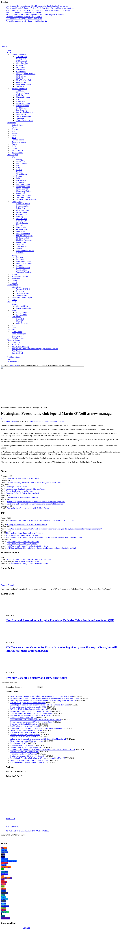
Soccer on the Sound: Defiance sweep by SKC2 (24, 17)
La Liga (14, 280)
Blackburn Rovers (23, 204)
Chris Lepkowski (18, 338)
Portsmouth (20, 231)
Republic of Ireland (19, 142)
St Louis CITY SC (23, 114)
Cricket (14, 304)
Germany (15, 129)
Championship (17, 202)
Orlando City (21, 82)
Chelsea (19, 172)
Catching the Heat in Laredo (16, 487)
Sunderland (20, 193)
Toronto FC (20, 87)
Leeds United (21, 180)
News (9, 359)
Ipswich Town (21, 219)
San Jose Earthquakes (24, 112)
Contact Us (16, 342)
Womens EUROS (23, 289)
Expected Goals (17, 353)
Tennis (14, 327)
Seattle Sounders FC (24, 116)
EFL (42, 421)
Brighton (19, 168)
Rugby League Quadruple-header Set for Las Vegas (25, 489)
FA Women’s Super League (22, 298)
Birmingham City (22, 206)
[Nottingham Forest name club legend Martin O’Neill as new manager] (42, 406)
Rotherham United (23, 268)
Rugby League (21, 312)
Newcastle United (23, 185)
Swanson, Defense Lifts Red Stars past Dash (22, 493)
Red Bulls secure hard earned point (23, 733)
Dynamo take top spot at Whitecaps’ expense (27, 741)
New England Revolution (25, 74)
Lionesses (20, 291)
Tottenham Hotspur (23, 195)
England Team (17, 125)
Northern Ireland (18, 140)
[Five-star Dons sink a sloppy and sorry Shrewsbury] (18, 671)
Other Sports (11, 302)
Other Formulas (22, 323)
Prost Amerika (17, 351)
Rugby (14, 310)
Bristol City (20, 208)
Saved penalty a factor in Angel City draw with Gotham (31, 722)
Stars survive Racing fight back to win (24, 724)
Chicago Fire (21, 59)
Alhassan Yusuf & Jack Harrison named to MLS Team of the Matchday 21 (38, 739)
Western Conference (19, 89)
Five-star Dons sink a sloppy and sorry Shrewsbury (25, 533)
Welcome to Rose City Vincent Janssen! (25, 735)
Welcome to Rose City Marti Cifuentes (24, 752)
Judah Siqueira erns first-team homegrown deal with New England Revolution (35, 15)
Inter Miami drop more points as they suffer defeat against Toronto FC (36, 728)
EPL (13, 157)
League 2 (15, 274)
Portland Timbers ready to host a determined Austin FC (30, 715)
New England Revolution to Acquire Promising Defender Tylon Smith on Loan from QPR (41, 520)
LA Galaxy (20, 101)
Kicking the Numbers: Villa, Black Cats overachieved (27, 525)
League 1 (15, 255)
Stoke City (20, 244)
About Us (15, 344)
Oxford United (21, 229)
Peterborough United (24, 263)
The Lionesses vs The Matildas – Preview (22, 497)
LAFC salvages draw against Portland (24, 726)
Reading (19, 266)
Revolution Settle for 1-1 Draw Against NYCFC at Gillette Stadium (35, 720)
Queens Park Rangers (24, 236)
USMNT (15, 148)
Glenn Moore (17, 332)
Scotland (15, 133)
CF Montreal (21, 72)
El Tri (14, 146)
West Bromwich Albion (25, 251)
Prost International (13, 357)
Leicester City (21, 221)
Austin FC (20, 91)
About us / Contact (14, 340)
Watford (19, 249)
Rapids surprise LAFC (18, 743)
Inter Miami (20, 69)
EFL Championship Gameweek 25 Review (22, 535)
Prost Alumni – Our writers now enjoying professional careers (35, 349)
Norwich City (21, 227)
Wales (14, 138)
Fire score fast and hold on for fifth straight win (27, 762)
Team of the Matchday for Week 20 (23, 754)
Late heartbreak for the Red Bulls (22, 745)
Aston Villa (20, 161)
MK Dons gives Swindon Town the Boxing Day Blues (27, 546)
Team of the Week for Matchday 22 (23, 718)
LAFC (18, 99)
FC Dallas (20, 95)
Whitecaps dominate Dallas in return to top (26, 730)
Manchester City (22, 189)
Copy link (26, 928)
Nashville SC (21, 76)
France (14, 127)
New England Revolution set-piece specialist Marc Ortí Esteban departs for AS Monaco (38, 10)
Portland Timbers (22, 106)
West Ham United (23, 197)
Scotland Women (22, 293)
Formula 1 (20, 319)
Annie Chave (17, 336)
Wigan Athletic (21, 270)
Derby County (21, 212)
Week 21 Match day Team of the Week (24, 737)
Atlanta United (21, 57)
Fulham (19, 178)
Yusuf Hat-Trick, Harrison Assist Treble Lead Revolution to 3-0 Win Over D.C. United (42, 750)
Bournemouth (21, 163)
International (11, 123)
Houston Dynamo (23, 97)
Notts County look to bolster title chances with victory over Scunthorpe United (36, 502)
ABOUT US (10, 819)
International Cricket (24, 308)
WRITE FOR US (12, 827)
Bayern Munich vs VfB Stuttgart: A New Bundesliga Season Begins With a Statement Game (40, 8)
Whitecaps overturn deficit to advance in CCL (24, 478)
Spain (14, 136)
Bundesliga (16, 278)
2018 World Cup (13, 361)
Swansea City (21, 246)
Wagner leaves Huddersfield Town (26, 561)
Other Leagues (12, 155)
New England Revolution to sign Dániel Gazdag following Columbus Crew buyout (37, 6)
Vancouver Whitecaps (24, 121)
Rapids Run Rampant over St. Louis (19, 491)
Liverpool (20, 182)
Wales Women (21, 295)
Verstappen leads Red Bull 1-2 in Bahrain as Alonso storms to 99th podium (35, 504)
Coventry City (21, 214)
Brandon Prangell (10, 421)
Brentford (20, 165)
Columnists (11, 330)
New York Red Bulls (24, 80)
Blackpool (20, 259)
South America (17, 150)
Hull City (19, 217)
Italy (13, 131)
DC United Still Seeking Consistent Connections (24, 19)
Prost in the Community (20, 347)
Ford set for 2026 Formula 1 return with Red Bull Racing (28, 508)
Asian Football (17, 153)
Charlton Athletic (22, 210)
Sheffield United (22, 238)
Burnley (19, 170)
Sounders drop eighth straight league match (26, 747)
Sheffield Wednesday (24, 240)
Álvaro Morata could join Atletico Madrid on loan (29, 564)
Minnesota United (23, 104)
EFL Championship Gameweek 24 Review (23, 542)
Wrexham (20, 253)
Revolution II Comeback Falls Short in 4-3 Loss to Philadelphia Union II (37, 758)
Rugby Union (21, 315)
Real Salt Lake (21, 108)
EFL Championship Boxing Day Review (22, 544)
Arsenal (19, 159)
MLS (9, 52)
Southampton (21, 242)
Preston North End (23, 234)
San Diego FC (21, 110)
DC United (20, 67)
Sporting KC (21, 118)
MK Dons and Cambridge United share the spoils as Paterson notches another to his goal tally (42, 548)
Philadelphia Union (23, 84)
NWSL (14, 300)
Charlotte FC (21, 65)
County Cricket (22, 306)
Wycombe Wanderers (24, 272)
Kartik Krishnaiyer (19, 334)
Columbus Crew (22, 63)
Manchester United (23, 191)
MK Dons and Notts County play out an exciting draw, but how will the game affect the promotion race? (45, 537)
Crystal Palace (21, 174)
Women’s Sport (12, 285)
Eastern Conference (19, 55)
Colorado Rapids (22, 93)
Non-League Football (20, 276)
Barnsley (19, 257)
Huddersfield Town (23, 261)
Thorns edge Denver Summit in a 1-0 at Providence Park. (31, 713)
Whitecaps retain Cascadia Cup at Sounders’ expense (30, 760)
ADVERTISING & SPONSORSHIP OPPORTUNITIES (27, 831)
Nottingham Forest (23, 187)
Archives (9, 772)
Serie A (14, 283)
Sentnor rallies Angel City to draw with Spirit (27, 756)
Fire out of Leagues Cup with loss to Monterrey (23, 12)
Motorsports (16, 317)
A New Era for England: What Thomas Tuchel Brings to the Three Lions (33, 483)
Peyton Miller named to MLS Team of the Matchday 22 (26, 21)
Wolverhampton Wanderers (26, 199)
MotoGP (19, 321)
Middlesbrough (22, 223)
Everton (19, 176)
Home (9, 50)
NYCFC (19, 78)
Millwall (19, 225)
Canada (14, 144)
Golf (13, 325)
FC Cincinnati (21, 61)
